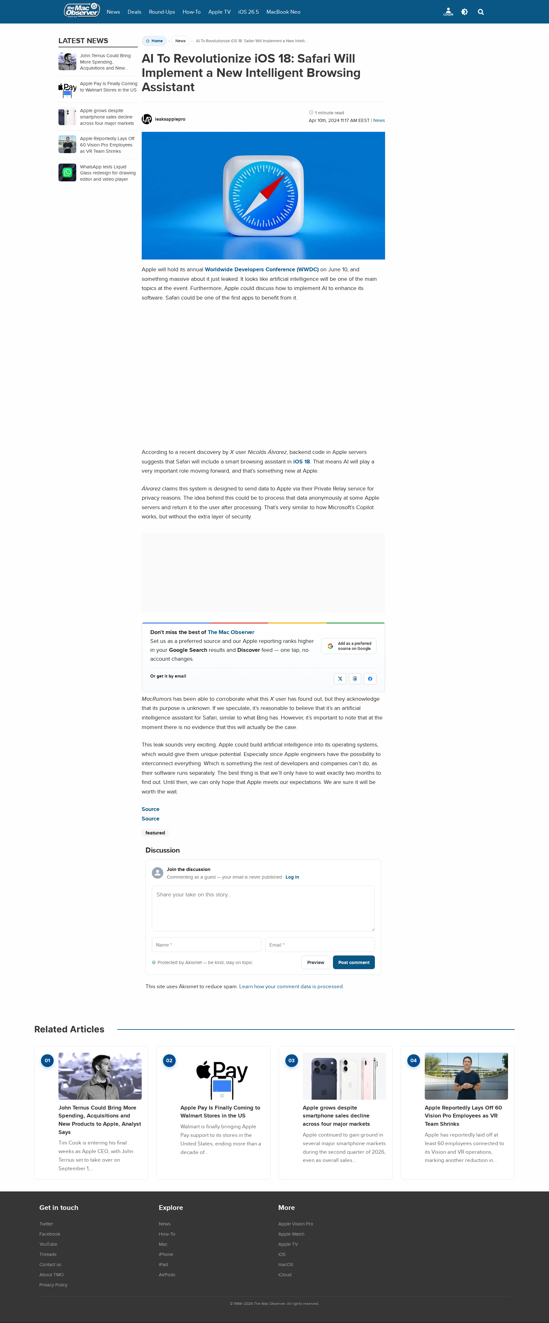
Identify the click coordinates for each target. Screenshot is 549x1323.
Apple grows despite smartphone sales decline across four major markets (336, 1115)
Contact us (50, 1264)
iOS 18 (301, 461)
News (113, 12)
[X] (340, 678)
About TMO (51, 1274)
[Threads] (355, 678)
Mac (163, 1243)
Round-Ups (162, 12)
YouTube (48, 1243)
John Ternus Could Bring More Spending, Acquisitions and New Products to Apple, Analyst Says (99, 1119)
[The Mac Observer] (82, 12)
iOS (282, 1254)
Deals (134, 12)
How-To (192, 12)
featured (155, 832)
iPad (163, 1264)
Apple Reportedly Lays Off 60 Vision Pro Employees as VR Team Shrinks (463, 1115)
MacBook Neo (284, 12)
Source (150, 809)
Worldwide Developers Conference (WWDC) (262, 269)
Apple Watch (291, 1233)
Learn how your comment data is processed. (291, 986)
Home (157, 41)
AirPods (167, 1274)
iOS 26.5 (248, 12)
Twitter (46, 1223)
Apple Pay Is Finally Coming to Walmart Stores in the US (220, 1111)
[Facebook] (370, 679)
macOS (285, 1264)
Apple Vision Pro (295, 1223)
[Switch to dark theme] (464, 12)
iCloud (285, 1274)
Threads (48, 1254)
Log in (292, 877)
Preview (315, 962)
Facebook (49, 1233)
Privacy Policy (53, 1284)
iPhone (166, 1254)
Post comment (353, 962)
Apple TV (219, 12)
